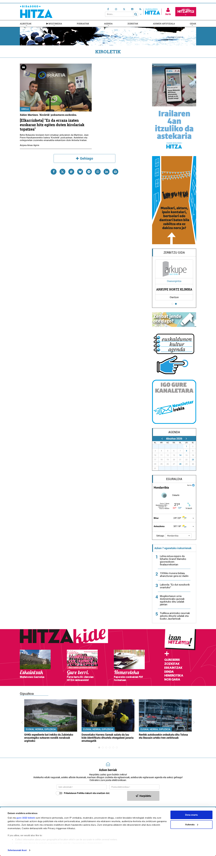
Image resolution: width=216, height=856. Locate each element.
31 (182, 446)
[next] (186, 438)
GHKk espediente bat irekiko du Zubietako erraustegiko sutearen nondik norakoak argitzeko (48, 737)
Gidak (193, 23)
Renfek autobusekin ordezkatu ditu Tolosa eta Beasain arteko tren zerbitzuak (163, 736)
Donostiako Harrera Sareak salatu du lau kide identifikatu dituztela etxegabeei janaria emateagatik (108, 737)
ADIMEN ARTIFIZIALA (164, 23)
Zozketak (133, 23)
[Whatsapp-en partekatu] (98, 172)
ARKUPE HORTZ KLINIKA (174, 289)
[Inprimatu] (115, 172)
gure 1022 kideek (25, 817)
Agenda (108, 23)
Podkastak (83, 23)
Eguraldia (174, 479)
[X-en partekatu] (62, 172)
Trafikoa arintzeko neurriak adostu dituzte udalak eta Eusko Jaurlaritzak (175, 616)
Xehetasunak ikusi (17, 850)
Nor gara (172, 679)
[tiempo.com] (193, 485)
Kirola (25, 109)
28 (180, 464)
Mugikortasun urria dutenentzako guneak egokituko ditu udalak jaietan (172, 600)
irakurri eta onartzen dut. (87, 793)
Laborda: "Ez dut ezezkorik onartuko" (175, 586)
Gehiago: (160, 536)
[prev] (162, 438)
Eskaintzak (173, 667)
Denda (169, 671)
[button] (178, 535)
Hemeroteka (173, 675)
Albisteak (25, 23)
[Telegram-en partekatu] (89, 172)
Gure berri (172, 659)
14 (180, 455)
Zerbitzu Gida (174, 252)
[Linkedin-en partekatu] (106, 172)
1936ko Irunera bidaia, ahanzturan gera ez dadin (174, 574)
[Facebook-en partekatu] (54, 172)
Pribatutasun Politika (74, 793)
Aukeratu (190, 824)
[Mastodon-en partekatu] (71, 172)
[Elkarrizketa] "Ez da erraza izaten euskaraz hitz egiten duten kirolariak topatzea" (52, 125)
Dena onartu (191, 815)
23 (193, 460)
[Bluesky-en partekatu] (80, 172)
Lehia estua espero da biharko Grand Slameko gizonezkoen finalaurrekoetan (173, 560)
